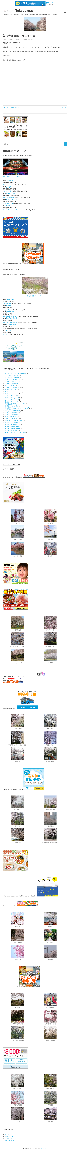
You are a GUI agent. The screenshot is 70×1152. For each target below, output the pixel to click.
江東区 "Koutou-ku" (11, 412)
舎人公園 (9, 330)
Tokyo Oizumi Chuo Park (10, 322)
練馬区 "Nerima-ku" (11, 422)
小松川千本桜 (31, 296)
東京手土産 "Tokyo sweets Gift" (15, 404)
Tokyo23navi (24, 10)
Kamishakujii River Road (10, 316)
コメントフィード (10, 1138)
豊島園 (8, 205)
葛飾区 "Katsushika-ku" (12, 426)
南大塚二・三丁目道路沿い (12, 107)
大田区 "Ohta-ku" (11, 396)
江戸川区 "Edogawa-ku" (12, 410)
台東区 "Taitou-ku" (11, 389)
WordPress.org (9, 1140)
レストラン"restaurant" (12, 377)
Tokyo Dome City (8, 203)
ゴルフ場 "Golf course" (12, 375)
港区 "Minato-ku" (11, 416)
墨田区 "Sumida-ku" (11, 394)
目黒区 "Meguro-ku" (11, 418)
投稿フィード (9, 1136)
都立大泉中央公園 (11, 318)
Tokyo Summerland (8, 197)
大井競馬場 (9, 180)
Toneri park (6, 335)
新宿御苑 (9, 305)
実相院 (64, 107)
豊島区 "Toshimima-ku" (12, 428)
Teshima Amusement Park (11, 210)
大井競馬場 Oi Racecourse (11, 176)
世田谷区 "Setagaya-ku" (13, 379)
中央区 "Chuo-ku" (11, 381)
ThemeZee (43, 1148)
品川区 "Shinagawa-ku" (12, 391)
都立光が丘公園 (11, 324)
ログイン (8, 1134)
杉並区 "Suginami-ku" (9, 39)
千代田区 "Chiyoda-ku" (12, 387)
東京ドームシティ (11, 199)
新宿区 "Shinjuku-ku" (12, 400)
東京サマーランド (11, 193)
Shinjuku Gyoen (7, 310)
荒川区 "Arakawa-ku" (12, 424)
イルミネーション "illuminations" (15, 373)
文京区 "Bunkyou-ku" (12, 398)
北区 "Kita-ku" (10, 385)
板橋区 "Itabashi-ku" (11, 406)
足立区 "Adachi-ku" (11, 430)
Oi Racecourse (7, 185)
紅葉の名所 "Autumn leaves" (14, 420)
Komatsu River (39, 296)
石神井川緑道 (10, 312)
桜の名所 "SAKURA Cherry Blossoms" (26, 39)
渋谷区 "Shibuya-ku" (11, 414)
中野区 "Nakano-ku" (11, 383)
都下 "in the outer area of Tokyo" (15, 432)
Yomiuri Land (7, 191)
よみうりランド (11, 187)
